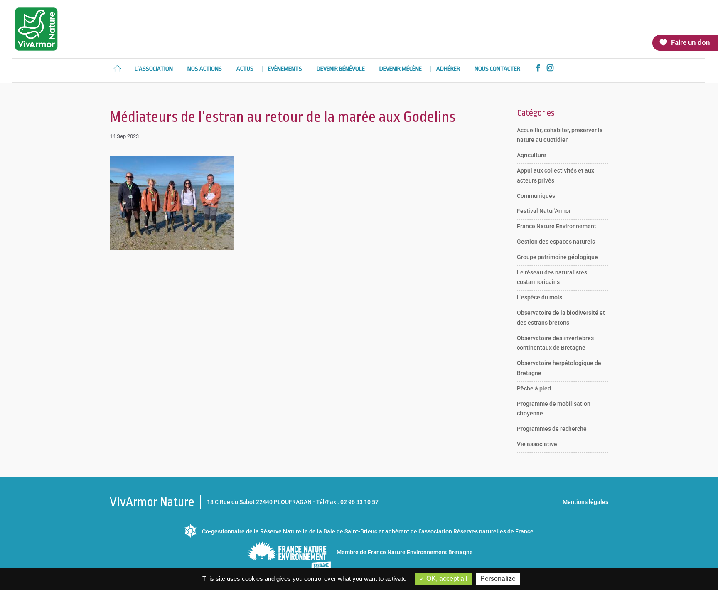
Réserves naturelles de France (493, 531)
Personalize (498, 578)
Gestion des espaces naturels (556, 241)
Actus (244, 69)
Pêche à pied (534, 388)
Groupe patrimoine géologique (557, 257)
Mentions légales (585, 502)
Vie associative (537, 444)
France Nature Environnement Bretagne (420, 552)
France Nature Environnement (556, 226)
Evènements (285, 69)
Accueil (117, 68)
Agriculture (531, 155)
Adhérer (448, 69)
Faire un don (690, 42)
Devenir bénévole (341, 69)
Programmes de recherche (552, 428)
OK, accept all (446, 578)
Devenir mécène (400, 69)
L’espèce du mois (539, 297)
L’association (154, 69)
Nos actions (204, 69)
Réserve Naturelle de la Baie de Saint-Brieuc (318, 531)
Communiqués (536, 196)
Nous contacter (497, 69)
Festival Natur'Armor (544, 210)
